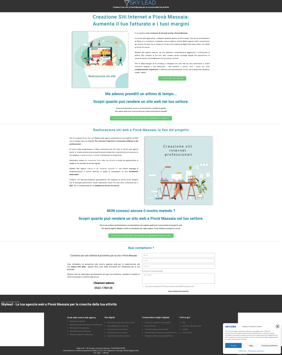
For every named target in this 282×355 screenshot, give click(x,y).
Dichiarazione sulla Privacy (256, 351)
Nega (251, 345)
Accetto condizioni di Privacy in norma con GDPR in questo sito (169, 286)
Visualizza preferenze (269, 345)
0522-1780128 (103, 288)
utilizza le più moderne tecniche (100, 169)
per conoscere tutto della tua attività (100, 160)
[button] (277, 326)
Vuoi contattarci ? (141, 248)
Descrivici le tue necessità (152, 271)
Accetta (233, 345)
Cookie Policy (243, 351)
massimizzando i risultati (89, 155)
